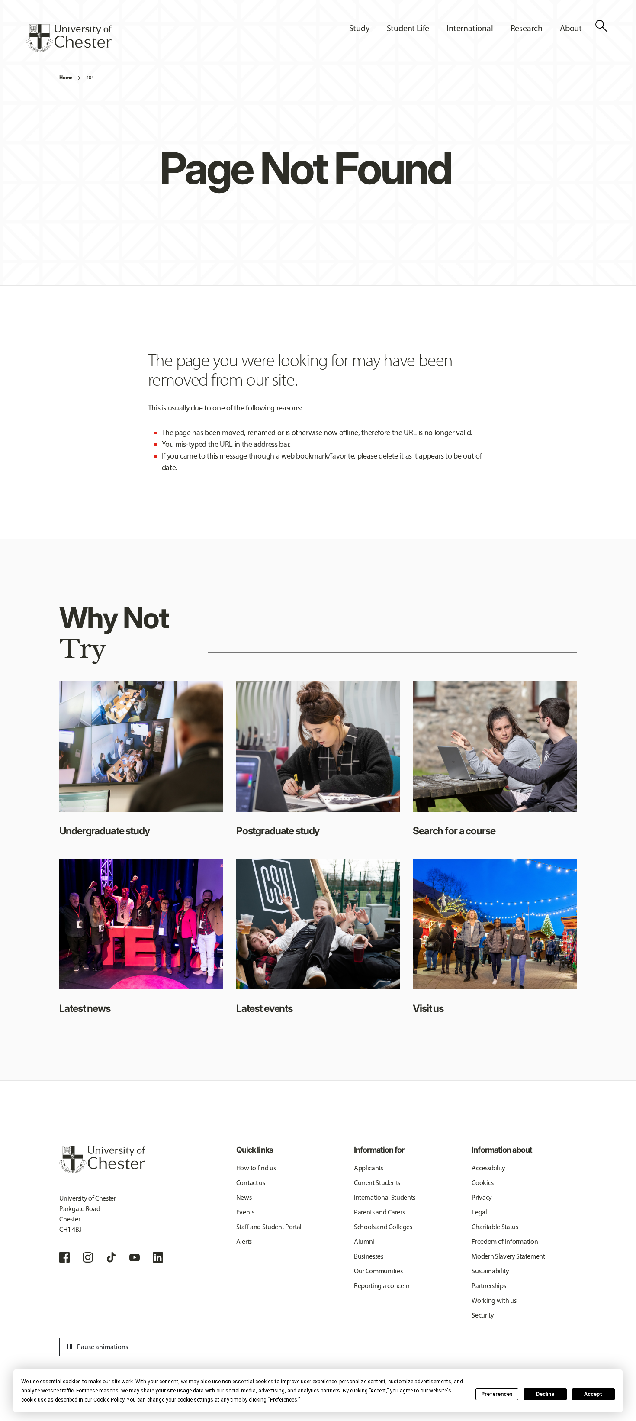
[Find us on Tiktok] (111, 1257)
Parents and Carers (379, 1212)
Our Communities (378, 1271)
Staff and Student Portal (269, 1227)
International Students (384, 1197)
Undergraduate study (104, 831)
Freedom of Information (505, 1241)
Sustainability (490, 1271)
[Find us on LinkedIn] (158, 1257)
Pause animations (96, 1347)
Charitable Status (495, 1227)
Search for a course (454, 831)
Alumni (364, 1241)
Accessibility (488, 1168)
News (244, 1197)
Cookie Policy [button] (108, 1400)
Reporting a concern (382, 1286)
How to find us (256, 1168)
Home (65, 77)
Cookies (483, 1183)
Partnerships (489, 1286)
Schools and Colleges (383, 1227)
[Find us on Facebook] (64, 1257)
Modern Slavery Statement (508, 1256)
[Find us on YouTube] (134, 1257)
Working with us (494, 1300)
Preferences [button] (283, 1400)
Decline (545, 1394)
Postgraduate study (277, 831)
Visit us (428, 1008)
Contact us (250, 1183)
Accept (593, 1394)
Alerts (244, 1241)
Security (483, 1315)
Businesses (368, 1256)
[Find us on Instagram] (88, 1257)
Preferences (497, 1394)
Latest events (264, 1008)
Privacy (482, 1197)
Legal (479, 1212)
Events (245, 1212)
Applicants (368, 1168)
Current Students (377, 1183)
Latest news (84, 1008)
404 (89, 77)
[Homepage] (69, 38)
